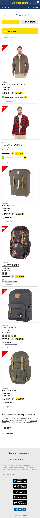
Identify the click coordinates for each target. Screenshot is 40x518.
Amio (25, 515)
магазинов (5, 420)
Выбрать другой (29, 22)
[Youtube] (20, 509)
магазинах (33, 420)
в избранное (8, 101)
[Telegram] (24, 509)
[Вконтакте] (15, 509)
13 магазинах (18, 97)
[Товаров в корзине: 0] (35, 3)
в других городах (11, 219)
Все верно (11, 22)
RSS (13, 433)
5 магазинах (18, 158)
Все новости (6, 433)
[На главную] (20, 3)
